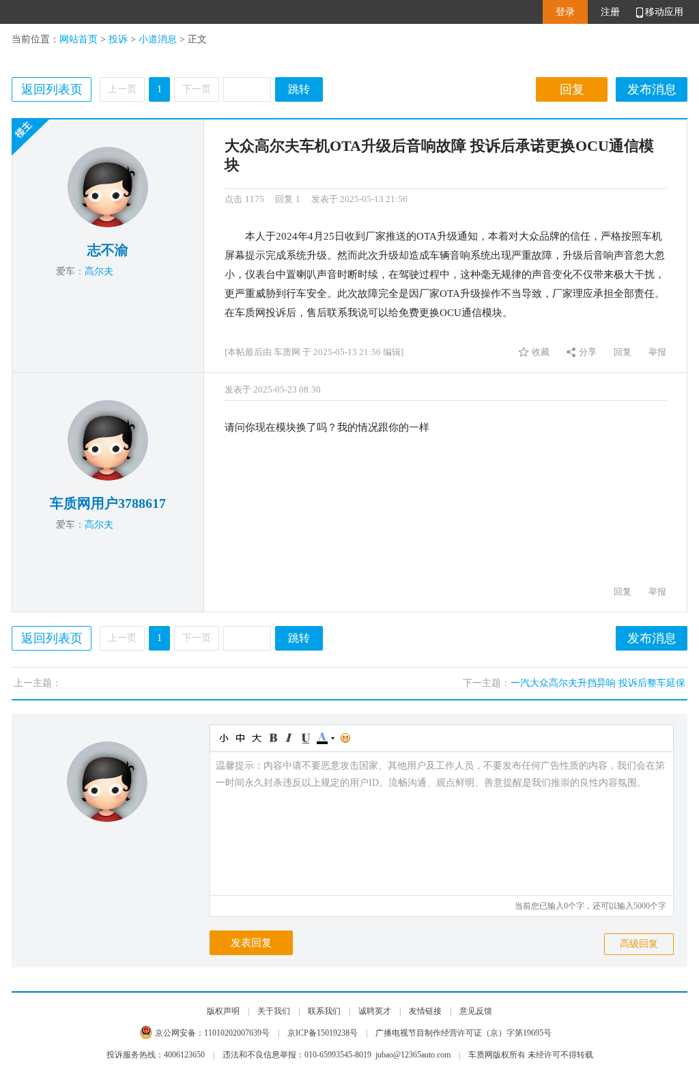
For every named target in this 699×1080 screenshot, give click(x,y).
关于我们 (273, 1011)
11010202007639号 (237, 1033)
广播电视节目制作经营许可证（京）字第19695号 (463, 1033)
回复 (572, 89)
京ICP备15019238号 (322, 1033)
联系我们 (324, 1011)
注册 (610, 12)
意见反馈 (475, 1011)
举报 (657, 352)
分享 (588, 352)
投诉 (118, 39)
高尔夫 (99, 271)
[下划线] (305, 738)
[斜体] (289, 738)
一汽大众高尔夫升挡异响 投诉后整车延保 (598, 683)
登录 (565, 12)
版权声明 (223, 1011)
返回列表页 (52, 89)
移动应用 (664, 12)
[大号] (256, 738)
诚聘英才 (374, 1011)
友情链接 (425, 1011)
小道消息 (158, 39)
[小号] (223, 738)
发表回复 (251, 942)
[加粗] (272, 738)
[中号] (239, 738)
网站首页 (78, 39)
